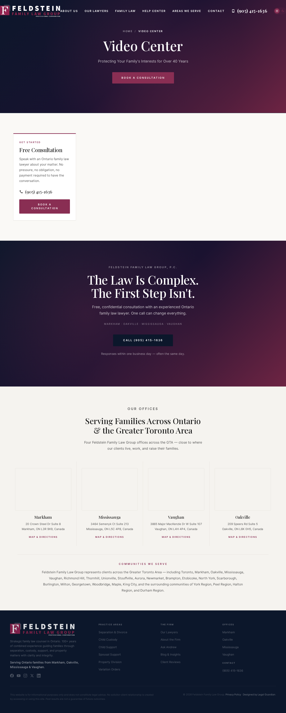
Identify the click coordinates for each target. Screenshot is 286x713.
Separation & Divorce (113, 632)
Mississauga (110, 517)
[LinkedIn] (39, 676)
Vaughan (176, 517)
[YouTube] (19, 676)
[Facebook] (12, 676)
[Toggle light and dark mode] (280, 11)
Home (128, 31)
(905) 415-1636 (232, 670)
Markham (43, 517)
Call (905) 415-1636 (143, 340)
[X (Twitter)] (32, 676)
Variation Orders (109, 669)
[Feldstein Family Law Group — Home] (30, 11)
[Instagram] (25, 676)
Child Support (108, 647)
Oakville (242, 517)
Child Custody (108, 639)
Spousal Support (110, 654)
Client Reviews (170, 662)
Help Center (154, 11)
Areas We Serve (186, 11)
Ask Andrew (168, 647)
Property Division (110, 662)
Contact (216, 11)
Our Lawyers (96, 11)
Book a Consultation (143, 77)
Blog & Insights (170, 654)
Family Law (125, 11)
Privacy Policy (233, 694)
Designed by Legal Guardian (259, 694)
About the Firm (170, 639)
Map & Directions (43, 536)
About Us (69, 11)
